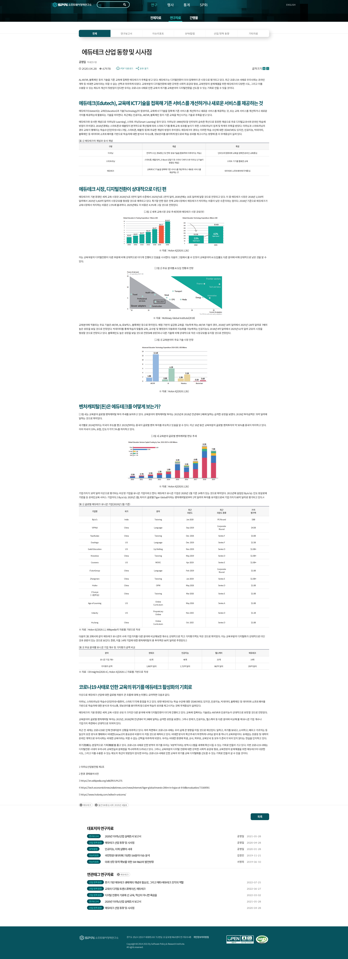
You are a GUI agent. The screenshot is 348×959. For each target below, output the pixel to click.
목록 (259, 817)
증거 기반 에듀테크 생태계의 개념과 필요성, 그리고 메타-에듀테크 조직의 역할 (144, 882)
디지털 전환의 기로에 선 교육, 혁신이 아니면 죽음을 (131, 895)
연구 (154, 4)
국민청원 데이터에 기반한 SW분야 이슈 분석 (127, 855)
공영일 (82, 62)
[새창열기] (240, 939)
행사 (170, 4)
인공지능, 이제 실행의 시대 (118, 849)
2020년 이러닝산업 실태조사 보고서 (123, 836)
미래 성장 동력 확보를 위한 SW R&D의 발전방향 (129, 862)
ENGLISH (291, 4)
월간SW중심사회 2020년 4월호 (112, 805)
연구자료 (175, 17)
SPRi (204, 4)
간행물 (194, 17)
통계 (187, 4)
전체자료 (155, 17)
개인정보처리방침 (201, 937)
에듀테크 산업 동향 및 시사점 (119, 843)
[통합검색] (124, 4)
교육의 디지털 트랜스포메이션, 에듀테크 (125, 889)
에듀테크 (87, 805)
